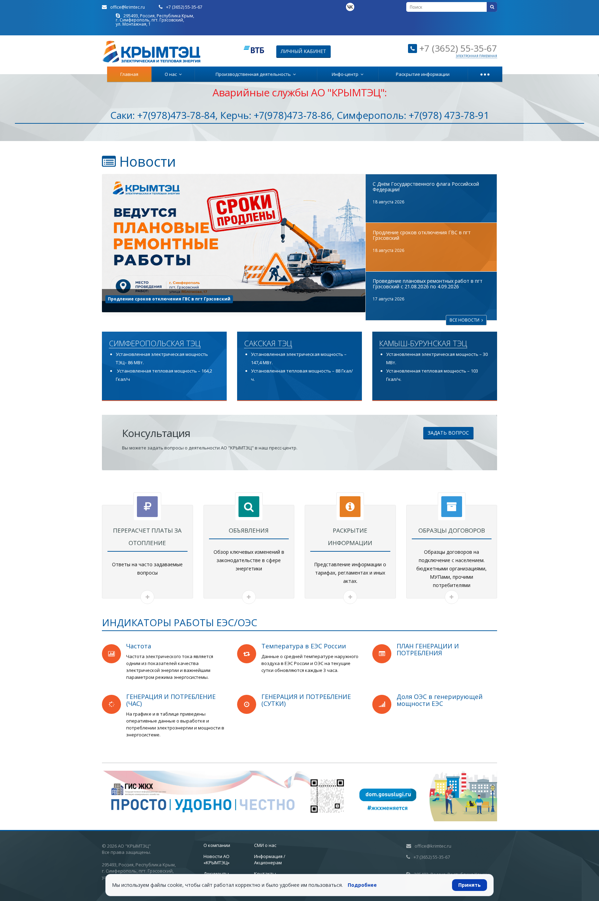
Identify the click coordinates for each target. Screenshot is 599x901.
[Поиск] (492, 7)
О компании (216, 845)
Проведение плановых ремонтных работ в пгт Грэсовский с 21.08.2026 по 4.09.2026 (202, 299)
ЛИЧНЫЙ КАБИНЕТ (303, 51)
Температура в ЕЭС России (303, 646)
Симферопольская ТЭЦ (155, 343)
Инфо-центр (346, 74)
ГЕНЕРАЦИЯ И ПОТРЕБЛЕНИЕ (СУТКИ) (306, 700)
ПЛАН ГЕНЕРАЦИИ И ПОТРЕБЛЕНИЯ (428, 649)
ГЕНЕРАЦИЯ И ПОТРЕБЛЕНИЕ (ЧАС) (171, 700)
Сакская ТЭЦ (268, 343)
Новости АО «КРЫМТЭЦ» (216, 859)
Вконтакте (350, 7)
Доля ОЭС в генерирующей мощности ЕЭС (440, 700)
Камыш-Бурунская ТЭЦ (423, 343)
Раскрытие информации (423, 74)
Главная (129, 74)
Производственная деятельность (254, 74)
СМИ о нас (265, 845)
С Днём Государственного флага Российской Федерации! (426, 187)
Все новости (465, 320)
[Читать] (147, 597)
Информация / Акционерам (269, 859)
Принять (469, 885)
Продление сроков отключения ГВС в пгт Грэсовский (422, 235)
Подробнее (362, 885)
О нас (172, 74)
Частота (138, 646)
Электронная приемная (476, 56)
